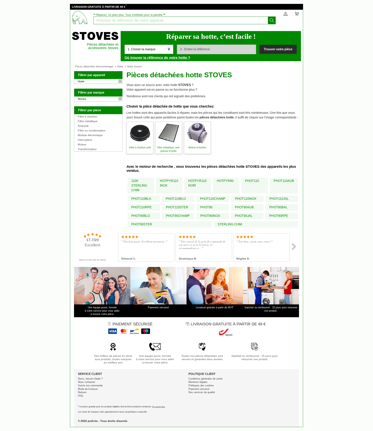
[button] (149, 49)
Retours (82, 392)
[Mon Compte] (285, 14)
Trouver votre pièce (278, 49)
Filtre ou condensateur (91, 130)
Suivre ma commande (90, 385)
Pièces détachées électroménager (94, 66)
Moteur (82, 144)
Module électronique (90, 135)
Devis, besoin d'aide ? (90, 378)
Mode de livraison (88, 389)
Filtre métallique (87, 121)
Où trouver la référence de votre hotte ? (157, 58)
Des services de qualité (201, 392)
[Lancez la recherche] (272, 20)
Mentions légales (197, 382)
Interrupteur (85, 139)
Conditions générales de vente (205, 378)
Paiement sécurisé (198, 389)
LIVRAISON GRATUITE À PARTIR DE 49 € (98, 6)
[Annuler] (120, 81)
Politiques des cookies (201, 385)
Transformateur (87, 149)
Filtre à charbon (87, 116)
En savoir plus (158, 407)
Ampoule (83, 125)
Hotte (120, 66)
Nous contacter (86, 382)
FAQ (80, 395)
